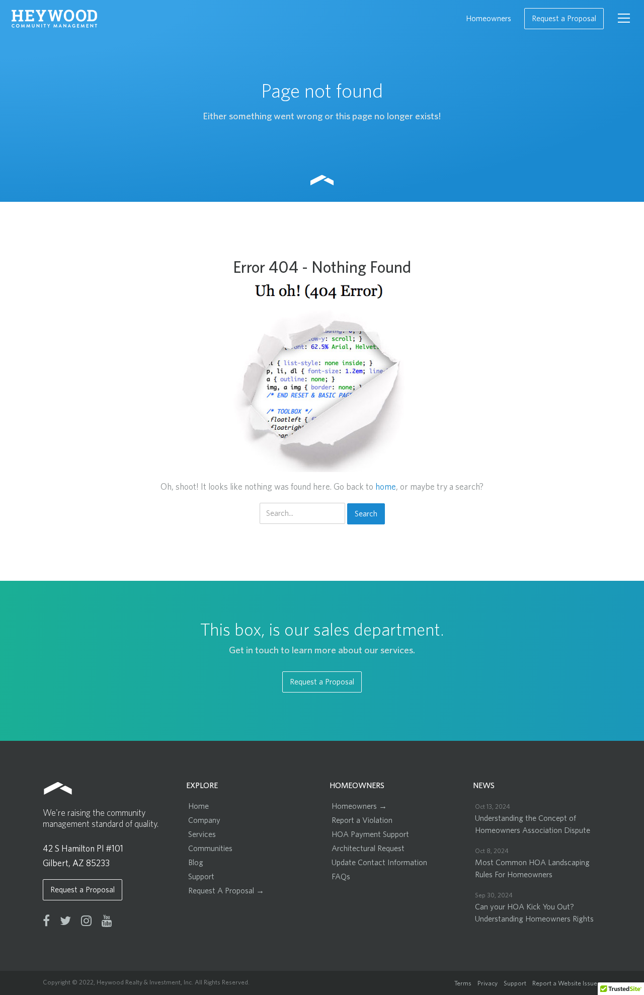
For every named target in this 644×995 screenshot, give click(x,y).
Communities (210, 849)
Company (204, 820)
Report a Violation (362, 820)
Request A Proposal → (226, 891)
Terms (462, 983)
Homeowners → (359, 806)
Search (366, 514)
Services (202, 834)
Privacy (487, 983)
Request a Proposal (564, 19)
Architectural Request (368, 849)
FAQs (341, 877)
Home (198, 806)
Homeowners (488, 19)
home (385, 487)
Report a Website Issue (564, 983)
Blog (195, 863)
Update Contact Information (379, 863)
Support (201, 877)
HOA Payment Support (370, 834)
